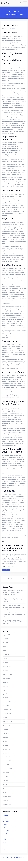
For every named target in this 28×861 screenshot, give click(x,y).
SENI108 (5, 843)
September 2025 (7, 674)
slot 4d (4, 840)
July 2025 (5, 682)
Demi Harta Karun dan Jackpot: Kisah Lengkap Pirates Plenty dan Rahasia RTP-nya (14, 614)
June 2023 (5, 780)
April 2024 (5, 741)
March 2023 (6, 792)
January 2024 (6, 753)
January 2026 (6, 658)
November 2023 (7, 761)
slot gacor (5, 815)
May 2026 (5, 642)
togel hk (5, 834)
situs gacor (6, 837)
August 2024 (6, 725)
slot (4, 827)
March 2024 (6, 745)
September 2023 (7, 768)
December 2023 (7, 757)
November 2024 (7, 713)
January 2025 (6, 705)
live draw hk (6, 818)
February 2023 (7, 796)
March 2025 (6, 698)
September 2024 (7, 721)
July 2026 (5, 639)
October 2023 (6, 765)
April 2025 (5, 694)
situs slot (5, 846)
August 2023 (6, 772)
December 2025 (7, 662)
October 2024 (6, 717)
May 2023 (5, 784)
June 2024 (5, 733)
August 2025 (6, 678)
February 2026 (7, 654)
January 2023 (6, 800)
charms (8, 566)
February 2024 (7, 749)
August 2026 (6, 635)
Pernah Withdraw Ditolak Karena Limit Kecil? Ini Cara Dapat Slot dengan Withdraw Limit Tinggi (13, 592)
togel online (6, 821)
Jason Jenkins (11, 28)
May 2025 (5, 690)
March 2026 (6, 650)
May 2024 (5, 737)
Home (6, 14)
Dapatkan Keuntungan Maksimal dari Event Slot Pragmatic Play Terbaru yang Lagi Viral (13, 599)
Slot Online (4, 28)
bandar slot (6, 830)
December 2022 (7, 804)
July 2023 (5, 776)
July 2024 (5, 729)
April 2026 (5, 646)
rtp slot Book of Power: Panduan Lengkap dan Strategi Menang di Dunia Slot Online (13, 621)
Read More (6, 569)
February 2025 (7, 702)
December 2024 (7, 709)
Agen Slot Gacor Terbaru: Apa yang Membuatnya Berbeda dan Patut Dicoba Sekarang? (13, 607)
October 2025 (6, 670)
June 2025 (5, 686)
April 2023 (5, 788)
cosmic (13, 566)
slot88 (4, 849)
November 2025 (7, 666)
